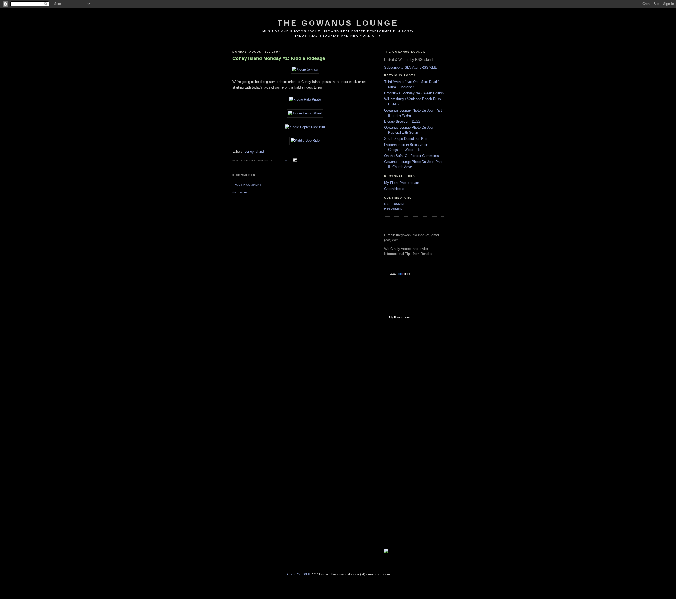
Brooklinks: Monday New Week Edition (414, 93)
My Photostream (399, 317)
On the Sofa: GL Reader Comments (411, 156)
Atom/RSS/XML (298, 574)
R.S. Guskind (395, 203)
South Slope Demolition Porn (406, 139)
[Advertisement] (405, 407)
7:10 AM (281, 160)
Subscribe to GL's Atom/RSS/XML (410, 67)
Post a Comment (247, 184)
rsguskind (393, 208)
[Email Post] (294, 160)
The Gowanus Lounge (338, 23)
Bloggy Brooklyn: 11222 (402, 121)
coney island (254, 152)
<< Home (239, 192)
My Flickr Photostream (401, 183)
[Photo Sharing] (305, 69)
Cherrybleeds (394, 189)
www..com (400, 273)
